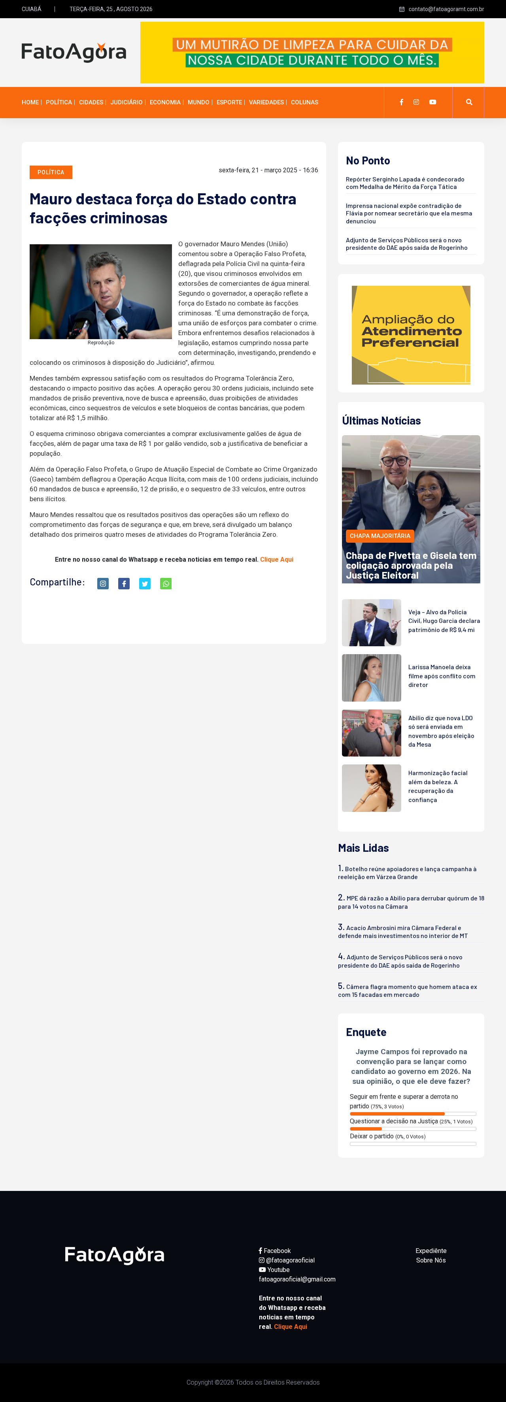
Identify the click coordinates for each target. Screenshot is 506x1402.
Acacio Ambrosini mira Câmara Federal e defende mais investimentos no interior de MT (403, 931)
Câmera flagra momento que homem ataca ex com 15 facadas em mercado (407, 990)
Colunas (304, 102)
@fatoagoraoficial (289, 1260)
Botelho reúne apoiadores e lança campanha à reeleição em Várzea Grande (407, 872)
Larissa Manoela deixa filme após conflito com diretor (442, 675)
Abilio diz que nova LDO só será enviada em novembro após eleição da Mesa (441, 731)
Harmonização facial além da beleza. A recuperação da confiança (438, 786)
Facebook (276, 1251)
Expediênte (431, 1251)
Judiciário (126, 102)
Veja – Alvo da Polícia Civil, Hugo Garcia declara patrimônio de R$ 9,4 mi (444, 620)
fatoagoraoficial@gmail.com (297, 1279)
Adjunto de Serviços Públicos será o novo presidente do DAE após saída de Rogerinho (407, 243)
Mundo (199, 102)
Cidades (91, 102)
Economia (165, 102)
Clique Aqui (276, 559)
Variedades (266, 102)
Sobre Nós (431, 1260)
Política (59, 102)
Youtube (278, 1270)
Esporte (229, 102)
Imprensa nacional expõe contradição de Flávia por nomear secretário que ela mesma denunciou (409, 213)
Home (30, 102)
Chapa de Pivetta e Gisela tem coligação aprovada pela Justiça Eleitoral (411, 565)
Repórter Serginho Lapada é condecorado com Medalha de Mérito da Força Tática (405, 182)
